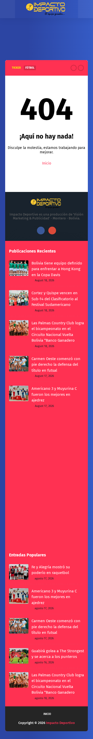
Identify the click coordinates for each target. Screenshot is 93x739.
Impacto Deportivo (60, 723)
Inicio (46, 163)
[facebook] (41, 230)
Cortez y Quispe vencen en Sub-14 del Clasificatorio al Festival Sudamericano (55, 299)
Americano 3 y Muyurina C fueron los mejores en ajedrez (54, 394)
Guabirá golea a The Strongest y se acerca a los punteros (58, 654)
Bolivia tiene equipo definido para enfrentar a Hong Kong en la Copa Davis (57, 269)
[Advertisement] (46, 45)
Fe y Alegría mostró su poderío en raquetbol (51, 570)
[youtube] (52, 230)
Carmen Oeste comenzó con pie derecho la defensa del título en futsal (56, 364)
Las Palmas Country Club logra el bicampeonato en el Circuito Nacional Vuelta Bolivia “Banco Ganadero (58, 332)
